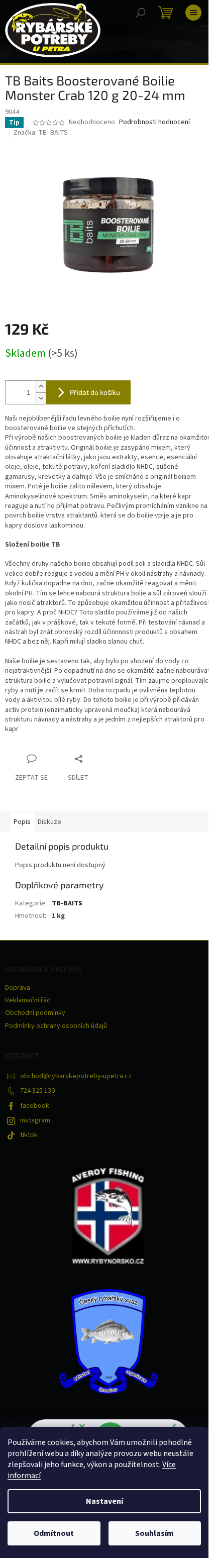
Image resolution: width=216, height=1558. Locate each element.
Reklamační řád (28, 1000)
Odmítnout (54, 1533)
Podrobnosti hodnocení (154, 122)
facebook (34, 1106)
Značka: (41, 133)
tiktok (29, 1135)
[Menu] (193, 13)
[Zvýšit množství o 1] (41, 386)
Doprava (17, 988)
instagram (35, 1120)
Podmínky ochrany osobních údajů (56, 1026)
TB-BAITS (67, 903)
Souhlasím (154, 1533)
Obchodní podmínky (35, 1013)
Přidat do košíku (95, 392)
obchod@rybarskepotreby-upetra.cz (76, 1076)
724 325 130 (37, 1091)
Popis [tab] (22, 822)
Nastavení (104, 1501)
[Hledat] (141, 13)
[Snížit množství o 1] (41, 398)
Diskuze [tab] (49, 822)
